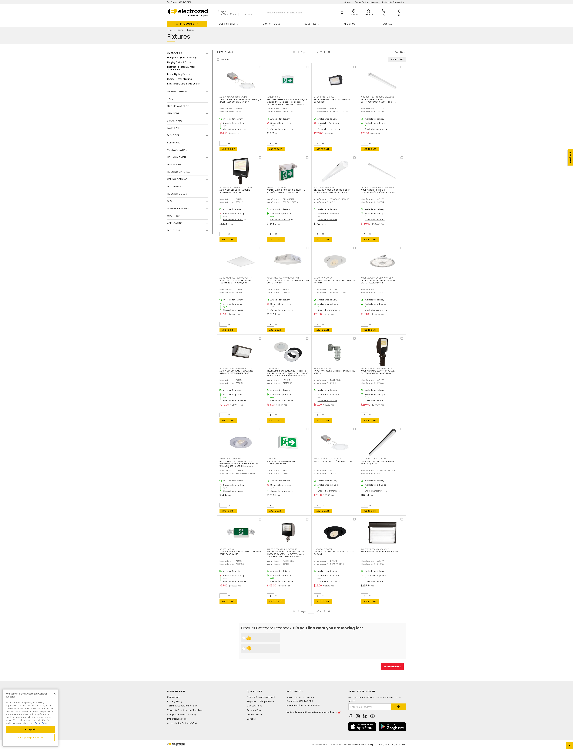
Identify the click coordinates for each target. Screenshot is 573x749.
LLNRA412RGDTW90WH (231, 458)
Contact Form (254, 714)
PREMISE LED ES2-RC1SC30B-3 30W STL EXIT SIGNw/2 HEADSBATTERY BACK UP (287, 191)
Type (170, 98)
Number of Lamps (178, 208)
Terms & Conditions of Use (341, 744)
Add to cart (228, 149)
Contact (388, 23)
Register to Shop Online (393, 2)
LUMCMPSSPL (273, 97)
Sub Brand (174, 142)
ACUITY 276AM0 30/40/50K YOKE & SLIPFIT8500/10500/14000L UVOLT (378, 372)
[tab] (187, 53)
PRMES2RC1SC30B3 (276, 187)
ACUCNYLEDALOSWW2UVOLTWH (283, 278)
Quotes (348, 2)
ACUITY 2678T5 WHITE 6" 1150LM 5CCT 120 (333, 461)
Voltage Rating (177, 150)
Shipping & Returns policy (181, 714)
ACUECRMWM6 (227, 549)
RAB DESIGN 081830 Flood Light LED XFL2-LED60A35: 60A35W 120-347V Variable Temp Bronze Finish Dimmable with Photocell (286, 555)
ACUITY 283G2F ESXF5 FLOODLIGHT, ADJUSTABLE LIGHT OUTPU (236, 191)
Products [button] (187, 23)
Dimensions (174, 164)
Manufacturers (177, 91)
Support (174, 2)
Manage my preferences (30, 737)
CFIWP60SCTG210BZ (324, 97)
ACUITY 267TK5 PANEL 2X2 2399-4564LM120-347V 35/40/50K (235, 281)
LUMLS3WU (272, 458)
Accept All (30, 729)
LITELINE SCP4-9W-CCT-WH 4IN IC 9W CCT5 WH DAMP (335, 281)
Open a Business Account (367, 2)
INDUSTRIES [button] (310, 23)
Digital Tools (271, 23)
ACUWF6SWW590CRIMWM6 (328, 458)
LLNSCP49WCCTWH (323, 278)
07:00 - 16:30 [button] (227, 14)
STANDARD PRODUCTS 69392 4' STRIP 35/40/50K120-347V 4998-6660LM (332, 191)
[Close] (54, 693)
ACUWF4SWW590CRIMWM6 (233, 97)
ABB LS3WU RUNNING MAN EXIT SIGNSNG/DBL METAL (281, 462)
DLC (169, 201)
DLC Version (175, 186)
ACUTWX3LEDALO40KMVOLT (375, 549)
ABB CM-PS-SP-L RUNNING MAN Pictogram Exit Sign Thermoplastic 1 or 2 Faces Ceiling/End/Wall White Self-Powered (287, 102)
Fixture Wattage (178, 106)
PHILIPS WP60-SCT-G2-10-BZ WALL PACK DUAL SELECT (333, 100)
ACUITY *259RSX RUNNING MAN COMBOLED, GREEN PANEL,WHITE (240, 552)
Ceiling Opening (177, 179)
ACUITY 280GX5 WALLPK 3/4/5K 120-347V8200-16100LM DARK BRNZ (237, 372)
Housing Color (177, 193)
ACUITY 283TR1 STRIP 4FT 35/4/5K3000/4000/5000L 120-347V (378, 100)
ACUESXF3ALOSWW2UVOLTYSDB (377, 368)
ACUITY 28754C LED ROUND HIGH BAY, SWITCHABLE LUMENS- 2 (379, 281)
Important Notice (177, 718)
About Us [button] (349, 23)
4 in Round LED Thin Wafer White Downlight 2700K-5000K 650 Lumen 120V (240, 100)
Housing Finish (176, 157)
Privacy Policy (174, 701)
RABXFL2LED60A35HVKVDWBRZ (282, 549)
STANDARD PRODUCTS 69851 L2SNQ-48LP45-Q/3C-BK (379, 462)
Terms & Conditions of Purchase (185, 710)
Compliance (173, 697)
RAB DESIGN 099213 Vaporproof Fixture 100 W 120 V (334, 372)
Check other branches (233, 129)
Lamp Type (173, 128)
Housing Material (178, 171)
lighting (180, 30)
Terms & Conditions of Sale (182, 705)
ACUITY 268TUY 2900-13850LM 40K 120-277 (381, 551)
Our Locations (254, 705)
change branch (246, 14)
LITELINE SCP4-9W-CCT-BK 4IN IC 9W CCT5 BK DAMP (334, 552)
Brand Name (174, 120)
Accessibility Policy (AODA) (182, 723)
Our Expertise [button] (227, 23)
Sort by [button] (399, 51)
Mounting (173, 215)
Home (169, 30)
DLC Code (173, 135)
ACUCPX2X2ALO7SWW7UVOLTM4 (236, 278)
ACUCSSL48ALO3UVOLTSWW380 (377, 97)
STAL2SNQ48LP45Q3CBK (373, 458)
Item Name (173, 113)
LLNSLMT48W (273, 368)
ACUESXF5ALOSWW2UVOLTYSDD (236, 187)
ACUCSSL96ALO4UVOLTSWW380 (377, 187)
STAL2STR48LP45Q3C (325, 187)
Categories (174, 53)
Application (175, 223)
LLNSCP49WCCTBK (323, 549)
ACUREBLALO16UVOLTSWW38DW (377, 278)
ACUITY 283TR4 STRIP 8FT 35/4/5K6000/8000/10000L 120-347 (378, 191)
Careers (251, 718)
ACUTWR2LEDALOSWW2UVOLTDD (236, 368)
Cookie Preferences (319, 744)
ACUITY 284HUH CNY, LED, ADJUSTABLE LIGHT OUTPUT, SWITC (288, 281)
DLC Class (173, 230)
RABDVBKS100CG (322, 368)
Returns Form (254, 710)
